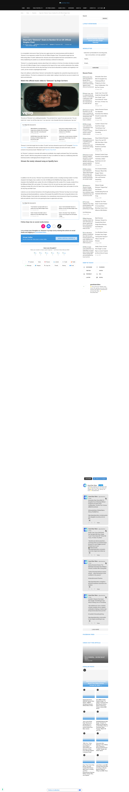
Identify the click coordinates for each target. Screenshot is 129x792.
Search (85, 16)
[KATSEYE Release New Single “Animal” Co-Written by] (104, 452)
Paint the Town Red (50, 149)
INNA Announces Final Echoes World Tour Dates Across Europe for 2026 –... (96, 683)
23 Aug (89, 498)
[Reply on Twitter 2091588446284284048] (89, 523)
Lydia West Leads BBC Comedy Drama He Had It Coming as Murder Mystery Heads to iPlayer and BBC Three (102, 767)
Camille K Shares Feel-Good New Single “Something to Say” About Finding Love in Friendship (101, 128)
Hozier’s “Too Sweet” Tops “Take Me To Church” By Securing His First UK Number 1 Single (68, 214)
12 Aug (89, 597)
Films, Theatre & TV (37, 8)
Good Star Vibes (93, 496)
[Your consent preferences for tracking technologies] (2, 789)
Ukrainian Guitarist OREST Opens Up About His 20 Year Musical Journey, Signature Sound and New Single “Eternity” (95, 38)
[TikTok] (59, 226)
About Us (78, 8)
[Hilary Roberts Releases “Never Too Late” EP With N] (95, 350)
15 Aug (89, 563)
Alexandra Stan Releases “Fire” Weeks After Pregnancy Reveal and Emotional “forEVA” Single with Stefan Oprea (102, 747)
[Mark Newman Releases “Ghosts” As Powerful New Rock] (87, 417)
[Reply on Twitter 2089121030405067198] (89, 555)
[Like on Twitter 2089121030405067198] (95, 555)
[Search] (65, 12)
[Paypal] (104, 8)
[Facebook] (99, 8)
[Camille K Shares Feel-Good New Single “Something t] (87, 346)
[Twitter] (54, 226)
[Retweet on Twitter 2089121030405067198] (92, 555)
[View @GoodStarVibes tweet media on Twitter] (90, 520)
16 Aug (89, 530)
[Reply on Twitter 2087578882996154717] (89, 623)
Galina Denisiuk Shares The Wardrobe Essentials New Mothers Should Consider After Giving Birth (101, 114)
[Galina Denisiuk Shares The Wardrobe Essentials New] (104, 307)
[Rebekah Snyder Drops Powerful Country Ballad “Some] (104, 350)
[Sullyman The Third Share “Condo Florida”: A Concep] (104, 381)
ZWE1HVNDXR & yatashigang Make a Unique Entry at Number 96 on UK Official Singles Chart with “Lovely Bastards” (39, 130)
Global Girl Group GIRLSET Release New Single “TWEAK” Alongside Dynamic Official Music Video (88, 702)
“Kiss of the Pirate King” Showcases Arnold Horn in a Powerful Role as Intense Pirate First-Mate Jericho (88, 725)
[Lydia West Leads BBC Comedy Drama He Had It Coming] (87, 456)
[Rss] (102, 8)
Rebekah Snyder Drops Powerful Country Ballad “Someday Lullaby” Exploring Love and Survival (101, 159)
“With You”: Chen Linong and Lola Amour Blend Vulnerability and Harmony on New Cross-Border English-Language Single (88, 748)
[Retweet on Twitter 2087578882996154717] (92, 623)
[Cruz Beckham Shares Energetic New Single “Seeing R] (95, 419)
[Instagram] (98, 8)
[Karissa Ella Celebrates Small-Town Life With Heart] (95, 452)
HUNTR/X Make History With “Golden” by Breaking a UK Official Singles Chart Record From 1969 (39, 138)
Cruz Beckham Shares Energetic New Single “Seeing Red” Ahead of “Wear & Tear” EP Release (101, 237)
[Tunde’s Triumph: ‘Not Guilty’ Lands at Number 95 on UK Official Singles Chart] (25, 214)
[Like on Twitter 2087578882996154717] (95, 623)
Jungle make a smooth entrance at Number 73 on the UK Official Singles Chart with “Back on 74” (68, 138)
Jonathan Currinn (28, 44)
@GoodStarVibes (40, 232)
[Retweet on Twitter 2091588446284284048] (92, 523)
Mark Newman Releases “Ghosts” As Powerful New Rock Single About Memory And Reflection (101, 222)
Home (23, 8)
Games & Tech (61, 8)
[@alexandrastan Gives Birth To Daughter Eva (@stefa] (87, 307)
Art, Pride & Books (50, 8)
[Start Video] (50, 99)
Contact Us (93, 8)
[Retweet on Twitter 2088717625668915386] (92, 589)
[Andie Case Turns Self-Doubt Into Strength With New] (95, 313)
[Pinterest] (101, 8)
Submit (85, 8)
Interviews (71, 8)
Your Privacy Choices (69, 790)
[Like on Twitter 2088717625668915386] (95, 589)
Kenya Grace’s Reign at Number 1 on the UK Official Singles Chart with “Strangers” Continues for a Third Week (68, 130)
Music (28, 8)
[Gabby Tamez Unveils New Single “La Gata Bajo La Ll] (104, 414)
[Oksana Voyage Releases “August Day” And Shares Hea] (95, 383)
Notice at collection (53, 790)
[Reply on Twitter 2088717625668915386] (89, 589)
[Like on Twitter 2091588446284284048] (95, 523)
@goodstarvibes (102, 496)
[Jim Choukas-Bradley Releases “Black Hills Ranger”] (87, 385)
